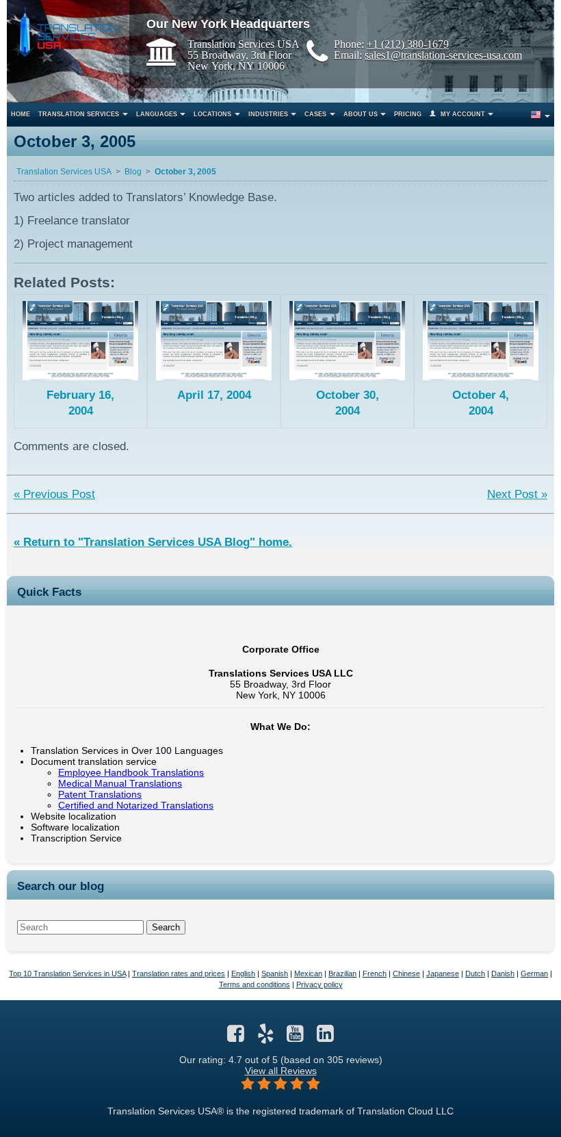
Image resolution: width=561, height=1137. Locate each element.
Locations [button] (212, 114)
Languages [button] (156, 114)
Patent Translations (100, 794)
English (243, 973)
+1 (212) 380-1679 (408, 43)
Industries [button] (268, 114)
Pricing (407, 114)
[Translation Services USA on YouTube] (295, 1037)
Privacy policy (319, 984)
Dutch (475, 973)
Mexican (308, 973)
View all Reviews (281, 1070)
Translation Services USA (64, 172)
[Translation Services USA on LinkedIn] (325, 1037)
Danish (502, 973)
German (534, 973)
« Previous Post (54, 494)
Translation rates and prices (178, 973)
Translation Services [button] (78, 114)
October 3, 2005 (185, 172)
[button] (539, 115)
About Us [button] (360, 114)
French (375, 973)
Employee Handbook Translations (131, 772)
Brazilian (342, 973)
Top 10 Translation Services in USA (67, 973)
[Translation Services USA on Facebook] (235, 1037)
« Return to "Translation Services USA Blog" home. (153, 542)
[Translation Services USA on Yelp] (265, 1037)
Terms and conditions (254, 984)
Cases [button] (315, 114)
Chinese (406, 973)
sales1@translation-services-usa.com (443, 54)
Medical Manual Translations (120, 783)
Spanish (274, 973)
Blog (133, 172)
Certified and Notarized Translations (135, 805)
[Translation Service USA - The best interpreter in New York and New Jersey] (66, 32)
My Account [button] (463, 114)
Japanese (442, 973)
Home (20, 114)
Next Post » (517, 494)
